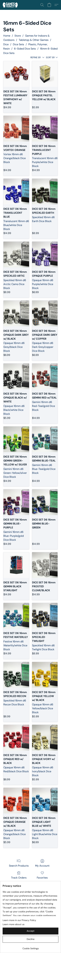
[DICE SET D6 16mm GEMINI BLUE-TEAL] (45, 439)
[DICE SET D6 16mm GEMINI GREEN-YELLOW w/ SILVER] (16, 439)
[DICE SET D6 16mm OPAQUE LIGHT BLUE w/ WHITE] (45, 800)
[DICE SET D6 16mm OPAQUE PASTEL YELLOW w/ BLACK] (45, 74)
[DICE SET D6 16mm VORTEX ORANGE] (16, 128)
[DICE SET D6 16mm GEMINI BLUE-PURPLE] (16, 502)
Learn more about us (13, 924)
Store (17, 35)
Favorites (42, 877)
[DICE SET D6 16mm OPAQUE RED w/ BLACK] (16, 737)
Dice (6, 44)
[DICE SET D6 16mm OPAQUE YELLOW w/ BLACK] (45, 675)
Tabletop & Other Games (33, 40)
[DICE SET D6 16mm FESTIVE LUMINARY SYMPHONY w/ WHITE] (16, 74)
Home (6, 35)
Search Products (19, 865)
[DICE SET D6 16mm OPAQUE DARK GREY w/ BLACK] (16, 313)
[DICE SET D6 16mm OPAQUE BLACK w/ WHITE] (16, 376)
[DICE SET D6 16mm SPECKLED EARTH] (45, 191)
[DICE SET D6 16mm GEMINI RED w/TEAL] (45, 376)
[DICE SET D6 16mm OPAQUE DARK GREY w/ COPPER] (45, 313)
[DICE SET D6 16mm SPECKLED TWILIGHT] (45, 616)
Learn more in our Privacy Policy (19, 920)
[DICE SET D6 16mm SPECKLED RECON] (16, 675)
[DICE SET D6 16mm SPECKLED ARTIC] (16, 254)
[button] (11, 5)
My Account (42, 865)
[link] (30, 947)
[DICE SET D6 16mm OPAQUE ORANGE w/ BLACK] (16, 800)
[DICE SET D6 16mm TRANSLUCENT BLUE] (16, 191)
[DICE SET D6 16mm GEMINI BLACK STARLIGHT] (16, 565)
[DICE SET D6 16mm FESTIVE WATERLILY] (16, 616)
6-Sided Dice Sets (25, 48)
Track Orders (19, 877)
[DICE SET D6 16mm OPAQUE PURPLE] (45, 254)
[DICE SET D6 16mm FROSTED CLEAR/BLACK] (45, 565)
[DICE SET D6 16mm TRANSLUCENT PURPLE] (45, 128)
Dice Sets (18, 44)
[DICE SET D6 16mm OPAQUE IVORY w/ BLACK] (45, 737)
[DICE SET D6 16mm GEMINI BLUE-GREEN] (45, 502)
